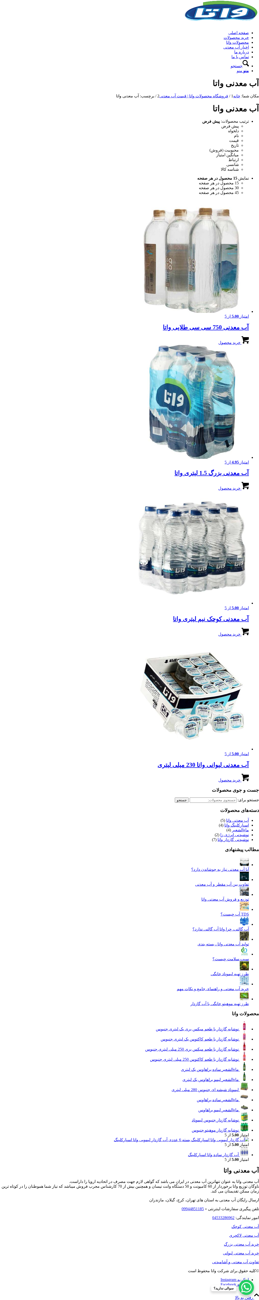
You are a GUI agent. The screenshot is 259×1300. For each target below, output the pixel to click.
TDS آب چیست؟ (235, 914)
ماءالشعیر (240, 830)
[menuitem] (124, 32)
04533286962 (223, 1218)
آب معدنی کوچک (245, 1226)
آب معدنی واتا (237, 820)
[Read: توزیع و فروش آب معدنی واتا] (244, 894)
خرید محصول (230, 342)
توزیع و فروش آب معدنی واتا (225, 899)
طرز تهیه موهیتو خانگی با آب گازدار (219, 1004)
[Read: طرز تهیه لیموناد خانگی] (244, 969)
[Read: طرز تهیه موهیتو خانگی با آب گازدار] (244, 999)
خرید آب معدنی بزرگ (241, 1244)
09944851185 (193, 1209)
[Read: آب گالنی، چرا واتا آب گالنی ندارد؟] (244, 924)
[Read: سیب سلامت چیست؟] (244, 954)
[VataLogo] (221, 24)
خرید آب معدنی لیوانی (241, 1253)
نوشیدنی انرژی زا (234, 835)
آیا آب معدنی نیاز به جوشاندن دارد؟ (220, 869)
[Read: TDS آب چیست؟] (244, 909)
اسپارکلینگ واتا (236, 825)
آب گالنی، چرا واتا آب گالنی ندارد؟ (220, 929)
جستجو (182, 800)
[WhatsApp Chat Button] (246, 1287)
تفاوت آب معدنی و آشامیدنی (235, 1262)
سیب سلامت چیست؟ (230, 959)
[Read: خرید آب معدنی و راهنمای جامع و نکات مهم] (244, 984)
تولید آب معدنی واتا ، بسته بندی (223, 944)
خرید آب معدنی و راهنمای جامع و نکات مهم (213, 989)
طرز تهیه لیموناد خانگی (230, 974)
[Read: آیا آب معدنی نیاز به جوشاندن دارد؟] (244, 864)
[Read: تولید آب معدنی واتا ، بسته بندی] (244, 939)
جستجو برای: (248, 800)
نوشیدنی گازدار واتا (233, 839)
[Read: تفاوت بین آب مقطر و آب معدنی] (244, 879)
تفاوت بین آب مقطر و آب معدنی (222, 884)
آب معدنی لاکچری (244, 1235)
